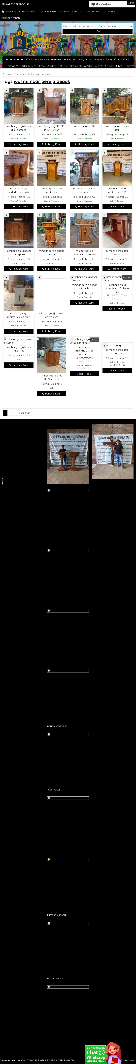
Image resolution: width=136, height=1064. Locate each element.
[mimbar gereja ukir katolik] (84, 167)
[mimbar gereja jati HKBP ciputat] (51, 354)
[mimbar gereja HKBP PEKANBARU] (51, 105)
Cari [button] (98, 31)
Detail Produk (117, 308)
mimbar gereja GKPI (84, 126)
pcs (131, 2)
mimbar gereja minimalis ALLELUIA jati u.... (117, 288)
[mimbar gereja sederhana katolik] (19, 167)
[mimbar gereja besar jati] (117, 105)
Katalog (77, 11)
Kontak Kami (121, 59)
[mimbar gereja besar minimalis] (84, 278)
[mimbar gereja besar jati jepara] (19, 230)
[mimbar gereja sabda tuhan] (51, 230)
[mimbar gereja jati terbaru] (117, 230)
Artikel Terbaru (11, 18)
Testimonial (109, 11)
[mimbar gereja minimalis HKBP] (117, 167)
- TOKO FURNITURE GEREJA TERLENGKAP (38, 1060)
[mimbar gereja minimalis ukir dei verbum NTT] (84, 340)
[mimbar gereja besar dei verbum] (51, 292)
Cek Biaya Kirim (47, 11)
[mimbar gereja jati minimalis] (112, 345)
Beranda (10, 11)
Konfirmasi (92, 11)
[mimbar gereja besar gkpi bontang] (19, 105)
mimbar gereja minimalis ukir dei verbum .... (84, 351)
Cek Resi (64, 11)
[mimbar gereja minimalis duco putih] (19, 292)
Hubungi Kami (20, 144)
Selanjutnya (23, 412)
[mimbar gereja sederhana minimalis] (84, 230)
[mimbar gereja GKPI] (84, 105)
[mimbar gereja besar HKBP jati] (19, 340)
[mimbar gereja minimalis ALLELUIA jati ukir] (117, 278)
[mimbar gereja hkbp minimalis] (51, 167)
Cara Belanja (27, 11)
